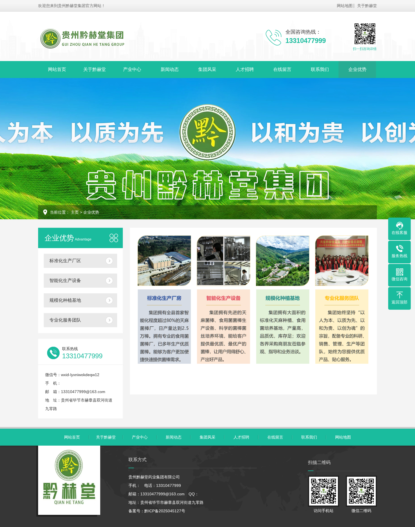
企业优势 (357, 69)
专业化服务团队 (65, 320)
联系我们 (320, 69)
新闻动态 (170, 69)
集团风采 (207, 69)
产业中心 (132, 69)
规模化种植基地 (65, 300)
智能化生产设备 (65, 280)
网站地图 (345, 5)
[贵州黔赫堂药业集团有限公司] (82, 38)
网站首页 (57, 69)
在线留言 (282, 69)
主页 (75, 212)
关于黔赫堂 (367, 5)
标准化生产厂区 (65, 260)
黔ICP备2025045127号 (164, 511)
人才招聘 (245, 69)
